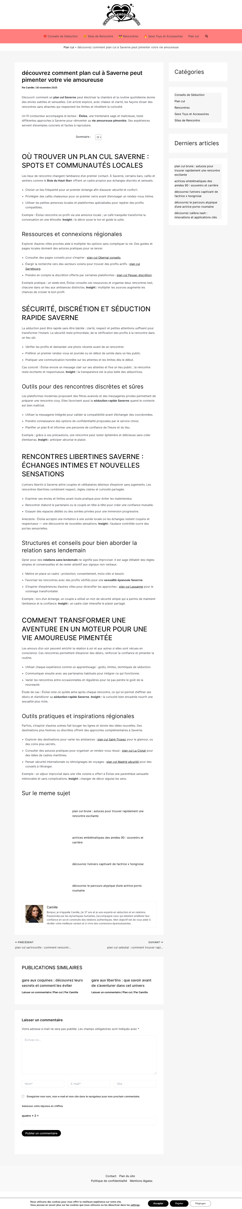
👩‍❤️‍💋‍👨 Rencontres (128, 36)
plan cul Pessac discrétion (134, 275)
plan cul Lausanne (131, 586)
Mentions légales (141, 1181)
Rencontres (182, 107)
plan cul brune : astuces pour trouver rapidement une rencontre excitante (197, 170)
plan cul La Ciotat (134, 750)
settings (135, 1205)
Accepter (158, 1203)
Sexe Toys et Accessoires (192, 114)
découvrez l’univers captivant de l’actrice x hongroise (107, 864)
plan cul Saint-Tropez (111, 739)
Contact (111, 1176)
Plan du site (127, 1176)
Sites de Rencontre (187, 120)
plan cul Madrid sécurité (122, 762)
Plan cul (193, 36)
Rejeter (179, 1203)
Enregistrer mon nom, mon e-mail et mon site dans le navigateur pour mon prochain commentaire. (83, 1096)
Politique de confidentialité (109, 1181)
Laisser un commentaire (36, 992)
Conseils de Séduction (189, 95)
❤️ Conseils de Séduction (60, 36)
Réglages (200, 1203)
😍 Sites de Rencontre (98, 36)
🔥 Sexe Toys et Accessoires (163, 36)
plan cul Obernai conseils (103, 257)
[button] (206, 36)
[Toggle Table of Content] (97, 137)
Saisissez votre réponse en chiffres (42, 1105)
